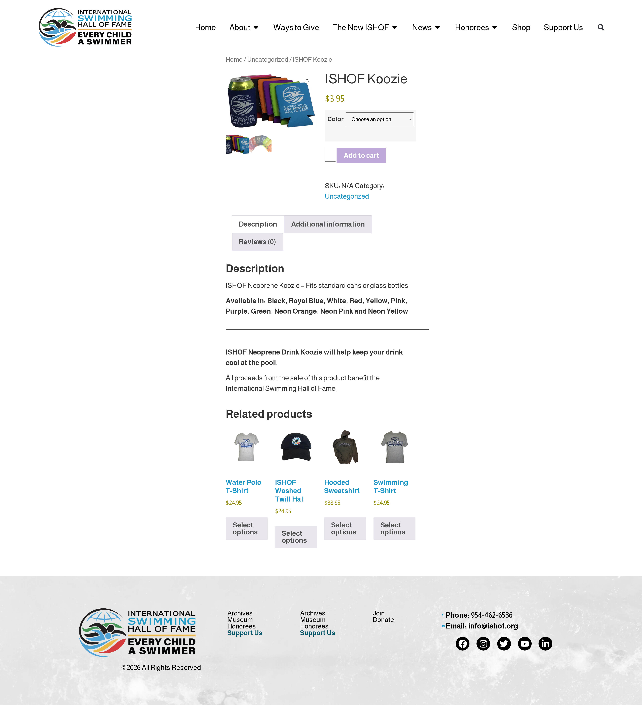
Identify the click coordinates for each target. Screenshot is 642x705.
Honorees (472, 27)
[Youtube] (525, 644)
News (422, 27)
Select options (245, 528)
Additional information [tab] (328, 224)
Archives (240, 613)
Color (335, 119)
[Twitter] (504, 644)
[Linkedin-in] (545, 644)
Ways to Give (296, 27)
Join (379, 613)
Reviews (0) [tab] (257, 242)
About (239, 27)
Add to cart (361, 155)
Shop (521, 27)
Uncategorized (267, 59)
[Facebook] (462, 644)
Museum (240, 619)
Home (205, 27)
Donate (383, 619)
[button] (601, 27)
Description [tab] (258, 224)
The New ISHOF (361, 27)
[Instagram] (483, 644)
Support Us (563, 27)
